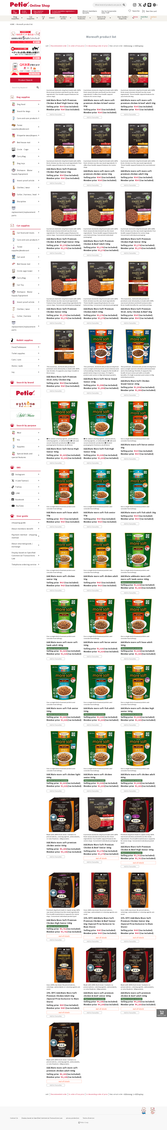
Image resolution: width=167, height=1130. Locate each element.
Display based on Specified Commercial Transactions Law (23, 555)
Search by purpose (101, 18)
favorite (136, 11)
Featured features (82, 18)
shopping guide (19, 522)
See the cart (151, 11)
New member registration (38, 12)
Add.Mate (144, 18)
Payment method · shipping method (24, 536)
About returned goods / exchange (22, 545)
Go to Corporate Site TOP (109, 12)
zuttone (153, 18)
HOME (12, 24)
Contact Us (14, 1118)
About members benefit (90, 12)
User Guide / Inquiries (122, 18)
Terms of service (88, 1118)
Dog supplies (15, 18)
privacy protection (72, 1118)
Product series (63, 18)
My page (15, 12)
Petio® (135, 18)
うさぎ (43, 18)
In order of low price (76, 46)
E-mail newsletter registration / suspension (63, 12)
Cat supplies (30, 18)
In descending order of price (97, 46)
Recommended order (59, 46)
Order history (24, 12)
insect (51, 17)
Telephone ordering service (24, 564)
